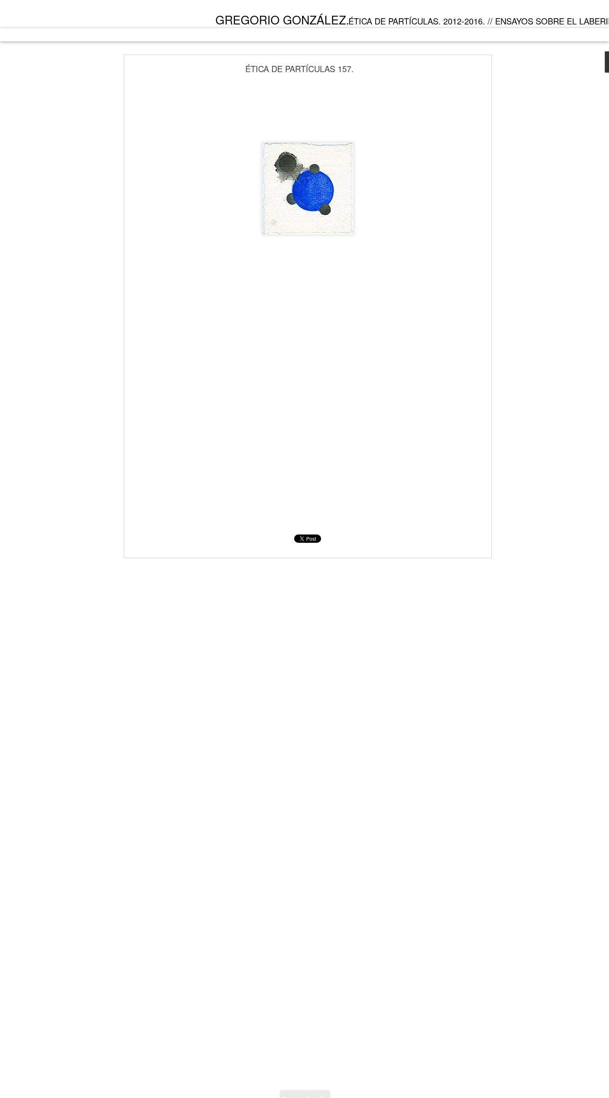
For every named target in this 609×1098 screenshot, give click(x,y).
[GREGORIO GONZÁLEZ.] (75, 16)
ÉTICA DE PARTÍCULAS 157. (299, 69)
